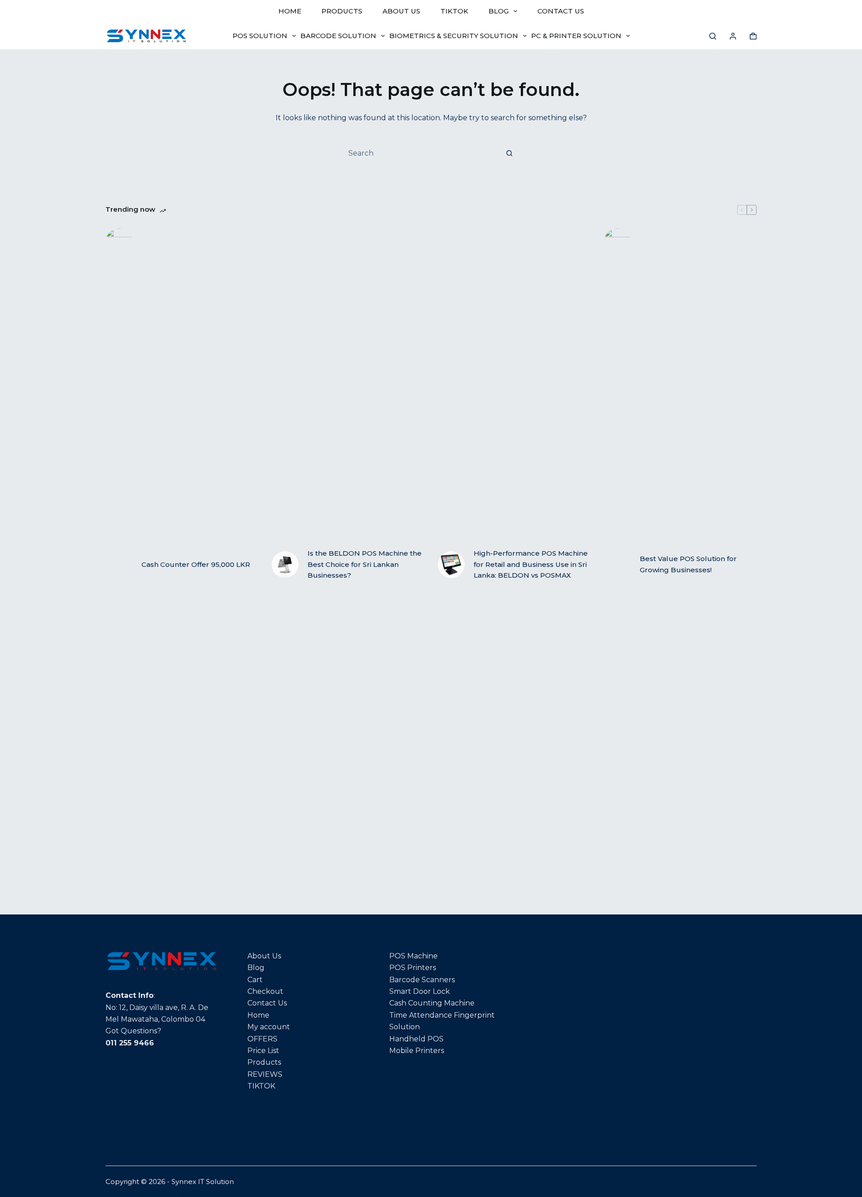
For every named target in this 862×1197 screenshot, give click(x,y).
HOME (289, 11)
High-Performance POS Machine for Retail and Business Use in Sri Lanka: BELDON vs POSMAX (531, 564)
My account (268, 1027)
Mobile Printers (416, 1050)
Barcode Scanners (422, 979)
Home (258, 1015)
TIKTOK (454, 11)
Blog (255, 967)
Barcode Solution (338, 35)
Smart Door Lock (419, 991)
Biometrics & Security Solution (453, 35)
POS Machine (413, 956)
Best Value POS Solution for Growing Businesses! (688, 564)
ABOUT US (401, 11)
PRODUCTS (341, 11)
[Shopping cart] (753, 36)
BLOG (498, 11)
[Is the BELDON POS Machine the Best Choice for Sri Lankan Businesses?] (285, 564)
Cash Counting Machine (432, 1003)
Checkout (265, 991)
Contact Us (267, 1003)
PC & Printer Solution (576, 35)
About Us (264, 956)
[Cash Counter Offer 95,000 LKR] (119, 564)
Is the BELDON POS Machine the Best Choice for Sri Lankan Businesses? (365, 564)
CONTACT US (560, 11)
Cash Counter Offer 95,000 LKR (195, 564)
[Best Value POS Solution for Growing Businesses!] (617, 564)
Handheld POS (416, 1039)
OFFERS (262, 1039)
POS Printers (412, 967)
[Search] (712, 36)
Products (264, 1062)
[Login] (733, 36)
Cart (255, 979)
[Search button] (509, 153)
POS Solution (260, 35)
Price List (263, 1050)
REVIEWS (264, 1074)
